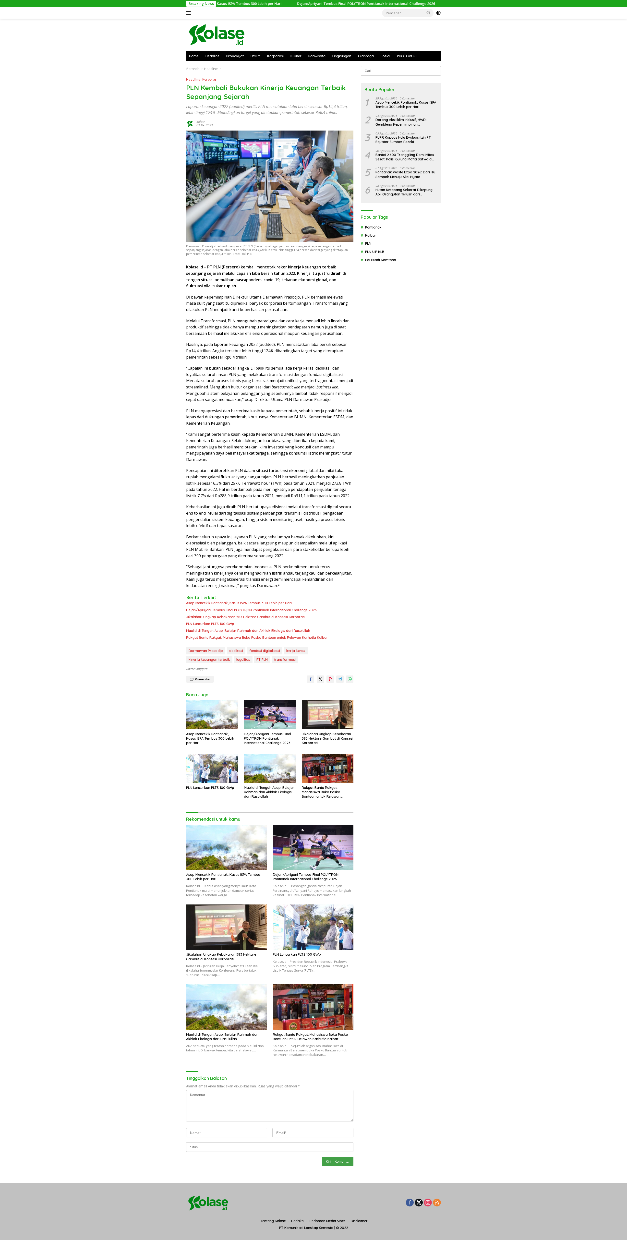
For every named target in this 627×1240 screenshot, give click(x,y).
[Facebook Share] (310, 679)
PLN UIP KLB (374, 252)
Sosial (385, 56)
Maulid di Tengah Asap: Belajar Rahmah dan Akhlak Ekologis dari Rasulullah (248, 630)
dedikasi (236, 651)
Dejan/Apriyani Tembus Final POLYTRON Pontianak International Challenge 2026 (308, 3)
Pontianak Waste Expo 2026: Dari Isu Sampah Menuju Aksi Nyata (405, 174)
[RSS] (437, 1203)
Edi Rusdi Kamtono (380, 260)
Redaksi (297, 1221)
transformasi (285, 659)
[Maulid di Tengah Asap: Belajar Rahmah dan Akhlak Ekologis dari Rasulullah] (270, 768)
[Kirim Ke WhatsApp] (349, 679)
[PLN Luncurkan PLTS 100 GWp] (212, 768)
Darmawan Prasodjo (206, 651)
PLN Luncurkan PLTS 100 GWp (210, 624)
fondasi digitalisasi (264, 651)
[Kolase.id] (216, 34)
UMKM (255, 56)
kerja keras (295, 651)
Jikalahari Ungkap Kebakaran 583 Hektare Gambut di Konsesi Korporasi (245, 617)
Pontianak (373, 227)
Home (194, 56)
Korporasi (275, 56)
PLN (368, 243)
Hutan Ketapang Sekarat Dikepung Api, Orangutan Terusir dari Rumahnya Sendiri (404, 192)
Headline (212, 56)
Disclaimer (359, 1221)
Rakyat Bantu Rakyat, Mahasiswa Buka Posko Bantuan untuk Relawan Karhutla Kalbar (257, 637)
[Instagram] (428, 1203)
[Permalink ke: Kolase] (190, 123)
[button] (429, 13)
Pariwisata (317, 56)
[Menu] (189, 13)
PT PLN (262, 659)
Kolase (200, 122)
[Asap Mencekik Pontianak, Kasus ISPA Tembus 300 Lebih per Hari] (212, 714)
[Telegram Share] (340, 679)
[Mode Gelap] (438, 13)
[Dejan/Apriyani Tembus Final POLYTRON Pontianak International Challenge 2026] (270, 714)
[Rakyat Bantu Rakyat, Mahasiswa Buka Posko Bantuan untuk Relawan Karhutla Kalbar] (328, 768)
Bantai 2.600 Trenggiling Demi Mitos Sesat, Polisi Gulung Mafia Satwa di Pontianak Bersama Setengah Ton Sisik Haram (404, 157)
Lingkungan (341, 56)
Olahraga (366, 56)
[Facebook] (410, 1203)
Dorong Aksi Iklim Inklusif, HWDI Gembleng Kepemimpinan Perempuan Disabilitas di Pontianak (404, 122)
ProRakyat (235, 56)
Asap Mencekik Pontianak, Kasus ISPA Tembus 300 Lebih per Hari (239, 603)
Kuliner (295, 56)
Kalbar (370, 235)
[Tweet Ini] (320, 679)
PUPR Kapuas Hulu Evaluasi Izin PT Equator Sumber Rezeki (403, 139)
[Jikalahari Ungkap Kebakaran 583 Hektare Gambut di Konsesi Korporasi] (328, 714)
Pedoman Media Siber (327, 1221)
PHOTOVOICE (408, 56)
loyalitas (243, 659)
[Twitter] (419, 1203)
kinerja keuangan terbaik (209, 659)
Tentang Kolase (273, 1221)
